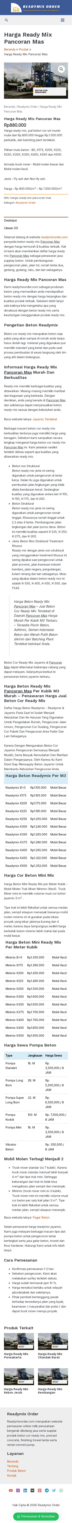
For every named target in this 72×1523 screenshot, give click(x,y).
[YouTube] (11, 1490)
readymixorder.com (54, 237)
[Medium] (32, 1490)
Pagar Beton (41, 1217)
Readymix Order (27, 106)
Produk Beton (16, 1471)
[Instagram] (18, 1490)
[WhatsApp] (61, 1490)
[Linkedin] (25, 1490)
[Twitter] (54, 1490)
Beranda (9, 106)
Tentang (12, 1466)
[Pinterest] (40, 1490)
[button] (6, 20)
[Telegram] (47, 1490)
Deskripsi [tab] (10, 220)
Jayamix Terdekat (45, 419)
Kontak (11, 1475)
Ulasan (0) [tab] (11, 228)
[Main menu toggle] (62, 20)
